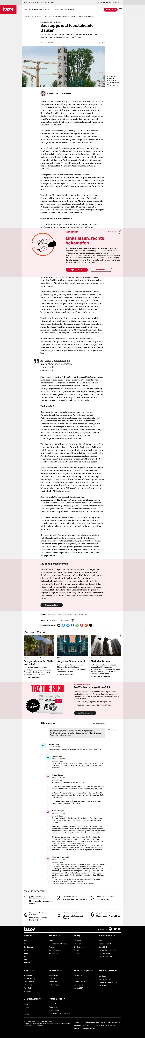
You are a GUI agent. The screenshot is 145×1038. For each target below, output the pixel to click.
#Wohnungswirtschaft (80, 614)
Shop (26, 1011)
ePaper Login (54, 1010)
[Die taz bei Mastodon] (110, 930)
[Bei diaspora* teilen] (81, 625)
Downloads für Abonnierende (59, 1013)
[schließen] (119, 232)
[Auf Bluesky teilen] (68, 625)
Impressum (96, 1025)
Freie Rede (28, 988)
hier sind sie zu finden (63, 735)
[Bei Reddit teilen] (86, 625)
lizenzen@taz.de (38, 1025)
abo (100, 941)
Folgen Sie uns (102, 929)
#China (69, 614)
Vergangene (78, 985)
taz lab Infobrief (54, 985)
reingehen (27, 991)
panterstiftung (104, 953)
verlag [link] (26, 2)
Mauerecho (28, 985)
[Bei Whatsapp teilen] (77, 625)
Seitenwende (110, 1025)
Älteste (102, 724)
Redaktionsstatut (88, 1022)
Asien (40, 16)
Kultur (26, 950)
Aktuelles (77, 941)
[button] (120, 9)
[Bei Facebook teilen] (72, 625)
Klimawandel (53, 953)
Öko (25, 944)
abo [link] (98, 2)
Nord (25, 960)
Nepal (51, 941)
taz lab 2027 (78, 988)
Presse (76, 953)
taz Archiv (102, 985)
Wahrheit (27, 963)
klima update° (29, 982)
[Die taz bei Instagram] (119, 930)
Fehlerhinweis (65, 620)
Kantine (26, 1008)
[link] (26, 9)
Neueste (96, 724)
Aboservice (53, 1007)
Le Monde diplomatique (108, 982)
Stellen (76, 950)
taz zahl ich (103, 947)
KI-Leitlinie (116, 1022)
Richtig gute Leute (55, 950)
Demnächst (78, 975)
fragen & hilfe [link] (49, 2)
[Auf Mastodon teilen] (63, 625)
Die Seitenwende (80, 947)
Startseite (27, 16)
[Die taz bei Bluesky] (115, 930)
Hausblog (77, 944)
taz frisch (52, 979)
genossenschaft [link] (106, 2)
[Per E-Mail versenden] (58, 625)
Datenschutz (87, 1025)
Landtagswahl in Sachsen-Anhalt (58, 945)
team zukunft (53, 975)
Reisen (26, 1004)
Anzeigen (27, 1014)
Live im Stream (79, 982)
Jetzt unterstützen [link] (51, 605)
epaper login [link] (116, 2)
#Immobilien (52, 614)
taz (30, 929)
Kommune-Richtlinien (104, 1022)
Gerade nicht (112, 232)
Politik (34, 16)
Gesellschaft (28, 947)
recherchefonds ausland (108, 950)
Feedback (52, 1004)
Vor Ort (76, 979)
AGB (103, 1025)
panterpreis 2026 (105, 956)
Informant (78, 1025)
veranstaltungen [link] (34, 2)
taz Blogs (102, 976)
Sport (26, 953)
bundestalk (28, 975)
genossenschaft (105, 944)
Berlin (26, 956)
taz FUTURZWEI (105, 979)
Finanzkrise (48, 16)
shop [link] (42, 2)
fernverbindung (29, 979)
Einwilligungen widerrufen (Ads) (85, 1028)
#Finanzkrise (62, 614)
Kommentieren (54, 620)
